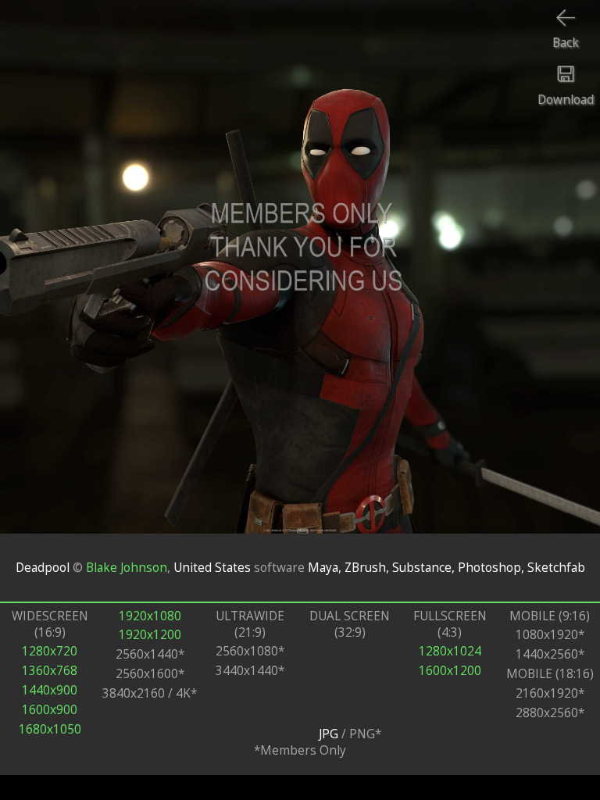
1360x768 (49, 670)
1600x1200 (450, 670)
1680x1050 (50, 729)
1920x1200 (150, 635)
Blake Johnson (126, 567)
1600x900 (49, 710)
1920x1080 (150, 616)
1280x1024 (450, 651)
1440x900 (49, 690)
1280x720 (49, 651)
